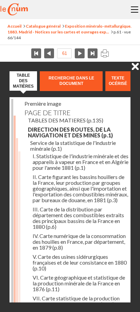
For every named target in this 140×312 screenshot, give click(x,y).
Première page (36, 53)
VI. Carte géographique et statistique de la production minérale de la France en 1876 (79, 283)
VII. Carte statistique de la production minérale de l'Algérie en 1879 (76, 301)
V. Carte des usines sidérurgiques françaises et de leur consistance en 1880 (80, 262)
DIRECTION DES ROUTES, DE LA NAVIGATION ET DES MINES (70, 132)
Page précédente (49, 53)
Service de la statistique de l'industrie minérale (73, 145)
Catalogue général (43, 26)
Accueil (14, 26)
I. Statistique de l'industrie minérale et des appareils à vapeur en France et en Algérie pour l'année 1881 (80, 162)
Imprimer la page (105, 53)
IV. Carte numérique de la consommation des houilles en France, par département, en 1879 (79, 242)
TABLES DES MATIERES (65, 120)
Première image (42, 103)
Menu (134, 9)
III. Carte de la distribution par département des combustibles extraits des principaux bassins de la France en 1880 (78, 218)
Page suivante (80, 53)
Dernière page (93, 53)
